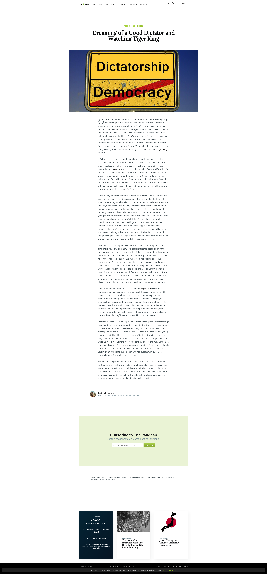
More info (172, 570)
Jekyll (122, 566)
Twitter (174, 566)
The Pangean (83, 566)
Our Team (143, 4)
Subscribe (184, 3)
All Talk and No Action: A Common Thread (96, 531)
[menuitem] (94, 5)
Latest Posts (158, 566)
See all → (96, 555)
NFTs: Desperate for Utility (96, 538)
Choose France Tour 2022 (96, 523)
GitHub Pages (130, 566)
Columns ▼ (121, 4)
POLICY (140, 26)
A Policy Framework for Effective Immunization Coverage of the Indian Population (96, 547)
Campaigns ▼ (132, 4)
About (101, 4)
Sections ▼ (110, 4)
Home (94, 4)
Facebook (167, 566)
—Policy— (96, 519)
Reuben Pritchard (106, 393)
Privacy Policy (183, 566)
